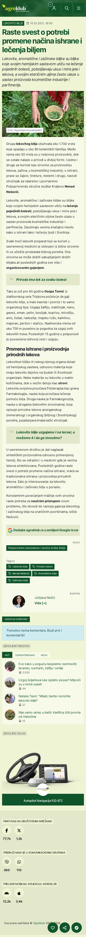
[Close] (67, 8)
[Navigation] (78, 8)
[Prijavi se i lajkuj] (53, 927)
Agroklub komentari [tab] (16, 619)
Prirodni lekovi (44, 566)
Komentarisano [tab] (25, 655)
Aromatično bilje (47, 573)
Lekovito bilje (20, 566)
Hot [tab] (7, 655)
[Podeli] (64, 927)
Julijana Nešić (45, 598)
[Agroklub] (15, 8)
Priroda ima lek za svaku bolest (41, 279)
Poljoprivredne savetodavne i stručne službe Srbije (36, 547)
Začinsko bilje (20, 580)
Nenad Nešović (20, 573)
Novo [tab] (44, 655)
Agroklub (39, 923)
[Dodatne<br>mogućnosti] (76, 927)
